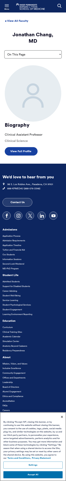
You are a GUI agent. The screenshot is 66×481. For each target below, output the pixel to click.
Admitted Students (11, 281)
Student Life (10, 275)
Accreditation (9, 401)
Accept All (33, 474)
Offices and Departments (14, 377)
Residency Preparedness (14, 350)
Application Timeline (12, 245)
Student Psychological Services (17, 304)
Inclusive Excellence (12, 368)
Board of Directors (11, 387)
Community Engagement (14, 373)
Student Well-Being (11, 295)
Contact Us (17, 202)
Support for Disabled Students (16, 286)
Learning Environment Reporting (17, 314)
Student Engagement (12, 309)
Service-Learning (10, 300)
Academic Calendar (11, 336)
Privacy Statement (41, 458)
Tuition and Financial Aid (14, 249)
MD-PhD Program (11, 268)
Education (9, 321)
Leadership (8, 382)
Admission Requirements (14, 240)
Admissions (10, 229)
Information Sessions (12, 259)
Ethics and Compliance (13, 396)
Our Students (9, 254)
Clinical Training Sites (12, 332)
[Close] (62, 417)
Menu (6, 9)
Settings (33, 464)
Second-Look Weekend (13, 263)
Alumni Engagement (12, 391)
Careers (6, 410)
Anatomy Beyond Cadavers (15, 346)
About (6, 357)
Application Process (11, 236)
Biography (17, 125)
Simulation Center (11, 341)
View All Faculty (17, 21)
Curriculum (8, 327)
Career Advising (10, 291)
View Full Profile (21, 151)
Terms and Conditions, (19, 458)
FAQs (5, 405)
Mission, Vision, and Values (15, 363)
